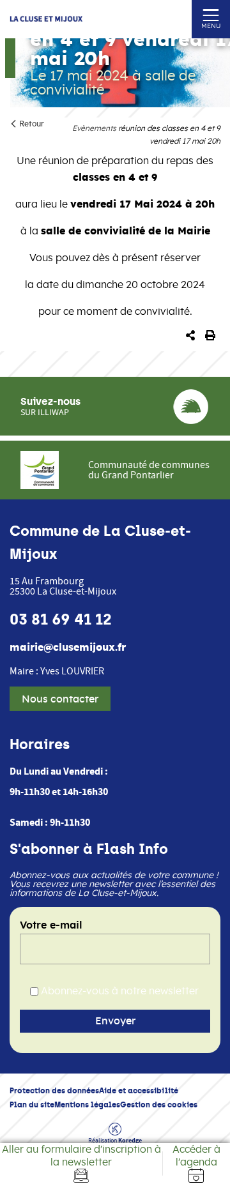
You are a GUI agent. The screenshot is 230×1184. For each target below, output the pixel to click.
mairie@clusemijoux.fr (68, 647)
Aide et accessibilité (138, 1090)
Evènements (94, 128)
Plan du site (32, 1104)
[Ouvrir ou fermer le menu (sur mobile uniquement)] (211, 14)
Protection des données (54, 1090)
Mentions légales (87, 1104)
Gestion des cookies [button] (158, 1104)
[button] (190, 336)
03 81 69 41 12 (61, 619)
